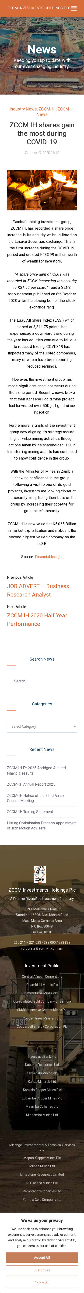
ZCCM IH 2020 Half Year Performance (37, 619)
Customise (42, 1270)
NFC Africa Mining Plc (42, 1183)
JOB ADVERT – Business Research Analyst (38, 590)
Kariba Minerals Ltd (42, 1082)
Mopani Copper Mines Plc (42, 1158)
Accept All (42, 1257)
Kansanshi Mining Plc (42, 1073)
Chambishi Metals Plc (42, 985)
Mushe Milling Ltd (42, 1166)
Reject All (42, 1283)
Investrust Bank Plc (42, 1056)
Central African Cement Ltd (42, 976)
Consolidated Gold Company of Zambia (42, 1001)
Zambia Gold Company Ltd (42, 1200)
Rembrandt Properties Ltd (42, 1191)
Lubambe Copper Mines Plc (42, 1098)
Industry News (23, 108)
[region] (42, 1253)
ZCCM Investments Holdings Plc (38, 8)
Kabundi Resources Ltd (42, 1065)
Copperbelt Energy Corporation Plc (42, 1026)
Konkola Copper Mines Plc (42, 1090)
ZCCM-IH (47, 108)
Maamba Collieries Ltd (42, 1106)
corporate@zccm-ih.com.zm (42, 948)
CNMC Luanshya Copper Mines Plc (42, 1010)
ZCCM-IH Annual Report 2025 (31, 784)
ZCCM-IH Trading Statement (30, 812)
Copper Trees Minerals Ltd (42, 1018)
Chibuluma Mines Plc (42, 993)
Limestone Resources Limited (42, 1174)
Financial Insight (49, 557)
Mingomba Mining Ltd (42, 1115)
